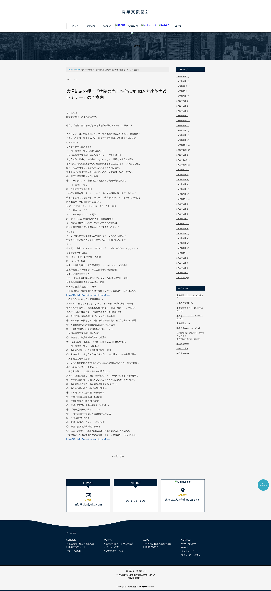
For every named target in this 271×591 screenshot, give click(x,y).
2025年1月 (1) (182, 81)
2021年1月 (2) (182, 140)
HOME (71, 70)
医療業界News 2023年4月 (188, 328)
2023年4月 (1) (182, 101)
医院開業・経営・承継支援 (81, 543)
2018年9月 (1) (182, 204)
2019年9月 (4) (182, 174)
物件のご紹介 (74, 550)
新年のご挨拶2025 (184, 303)
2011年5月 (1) (182, 277)
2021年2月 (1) (182, 135)
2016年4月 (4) (182, 272)
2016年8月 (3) (182, 263)
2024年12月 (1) (183, 86)
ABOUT (147, 540)
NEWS (77, 70)
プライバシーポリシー (191, 555)
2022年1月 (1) (182, 115)
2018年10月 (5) (183, 199)
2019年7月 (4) (182, 184)
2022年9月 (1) (182, 106)
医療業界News (182, 344)
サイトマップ (187, 551)
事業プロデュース (76, 547)
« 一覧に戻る (118, 456)
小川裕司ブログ (183, 323)
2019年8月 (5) (182, 179)
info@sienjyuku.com (88, 504)
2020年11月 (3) (183, 150)
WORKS (108, 540)
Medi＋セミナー (188, 543)
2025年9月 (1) (182, 76)
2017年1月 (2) (182, 248)
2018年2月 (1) (182, 218)
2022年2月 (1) (182, 111)
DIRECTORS (151, 547)
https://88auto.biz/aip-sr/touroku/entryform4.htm (88, 295)
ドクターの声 (112, 547)
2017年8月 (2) (182, 233)
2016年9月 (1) (182, 258)
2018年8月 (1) (182, 209)
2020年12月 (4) (183, 145)
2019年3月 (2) (182, 194)
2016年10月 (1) (183, 253)
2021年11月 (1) (183, 120)
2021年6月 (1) (182, 130)
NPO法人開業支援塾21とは (158, 543)
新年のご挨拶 (182, 348)
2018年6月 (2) (182, 214)
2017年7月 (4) (182, 238)
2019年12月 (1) (183, 160)
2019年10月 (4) (183, 169)
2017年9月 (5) (182, 228)
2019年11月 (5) (183, 165)
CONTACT (186, 540)
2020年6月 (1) (182, 155)
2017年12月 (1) (183, 223)
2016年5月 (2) (182, 268)
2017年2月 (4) (182, 243)
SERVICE (71, 540)
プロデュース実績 (114, 550)
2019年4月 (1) (182, 189)
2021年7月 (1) (182, 125)
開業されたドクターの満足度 (119, 543)
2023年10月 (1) (183, 91)
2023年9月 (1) (182, 96)
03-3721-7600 (135, 500)
